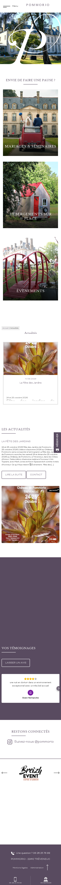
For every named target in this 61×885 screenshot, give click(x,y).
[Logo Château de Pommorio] (37, 5)
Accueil (6, 328)
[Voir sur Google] (30, 693)
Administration (37, 868)
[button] (2, 688)
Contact (36, 474)
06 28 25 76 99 (41, 853)
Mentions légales (20, 868)
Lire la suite (13, 474)
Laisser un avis (15, 662)
